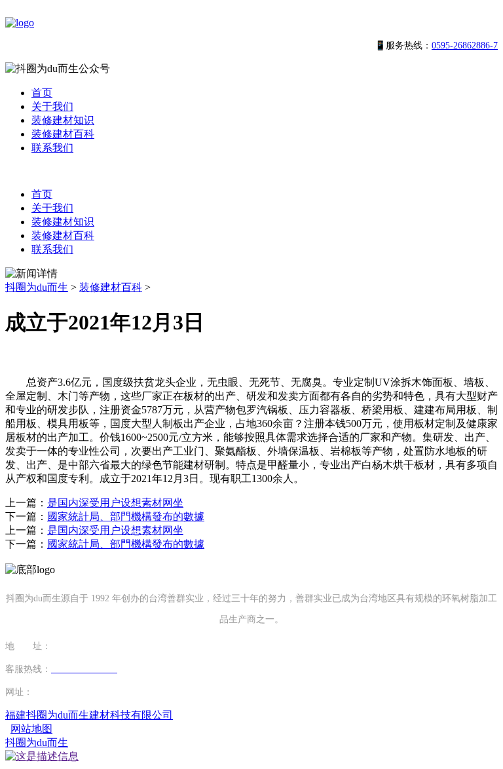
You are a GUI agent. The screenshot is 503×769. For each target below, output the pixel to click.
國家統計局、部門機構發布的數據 (125, 516)
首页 (41, 92)
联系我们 (52, 147)
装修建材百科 (62, 134)
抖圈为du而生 (36, 287)
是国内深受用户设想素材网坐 (115, 502)
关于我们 (52, 106)
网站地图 (31, 728)
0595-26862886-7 (465, 45)
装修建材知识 (62, 120)
